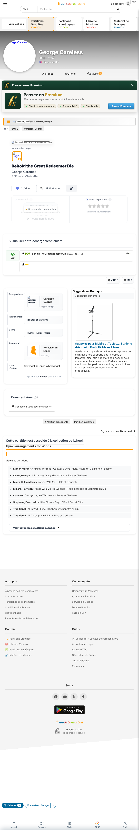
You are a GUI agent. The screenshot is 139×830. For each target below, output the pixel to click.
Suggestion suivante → (87, 295)
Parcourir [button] (42, 827)
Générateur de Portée (84, 655)
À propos (47, 73)
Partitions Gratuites (20, 638)
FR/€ (134, 2)
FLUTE (14, 128)
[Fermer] (132, 85)
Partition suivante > (84, 421)
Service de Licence (82, 601)
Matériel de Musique (20, 655)
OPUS (97, 827)
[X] (74, 696)
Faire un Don (79, 612)
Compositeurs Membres (85, 590)
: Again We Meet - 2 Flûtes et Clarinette (43, 495)
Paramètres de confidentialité (21, 618)
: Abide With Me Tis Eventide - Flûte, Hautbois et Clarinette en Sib (58, 488)
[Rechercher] (118, 9)
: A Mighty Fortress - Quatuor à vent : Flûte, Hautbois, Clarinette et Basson (61, 468)
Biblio (69, 827)
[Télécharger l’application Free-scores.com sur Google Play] (69, 709)
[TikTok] (83, 696)
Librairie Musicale (19, 644)
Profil (125, 827)
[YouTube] (64, 696)
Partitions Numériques (21, 649)
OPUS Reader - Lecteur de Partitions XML (95, 638)
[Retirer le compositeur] (53, 805)
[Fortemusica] (57, 731)
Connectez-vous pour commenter (33, 406)
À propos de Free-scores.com (21, 590)
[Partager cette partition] (71, 188)
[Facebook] (55, 696)
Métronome (78, 666)
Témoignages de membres (20, 601)
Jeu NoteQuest (80, 660)
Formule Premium (81, 607)
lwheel (43, 376)
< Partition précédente (56, 421)
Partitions (70, 73)
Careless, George (33, 128)
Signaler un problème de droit (118, 431)
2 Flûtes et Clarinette (37, 320)
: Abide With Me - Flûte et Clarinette (43, 482)
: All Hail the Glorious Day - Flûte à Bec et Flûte (46, 502)
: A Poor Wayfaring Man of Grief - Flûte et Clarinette (48, 475)
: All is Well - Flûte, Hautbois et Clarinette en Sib (44, 508)
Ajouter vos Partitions (83, 596)
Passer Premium (121, 106)
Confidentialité (13, 612)
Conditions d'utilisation (17, 607)
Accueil (14, 827)
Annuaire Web (79, 649)
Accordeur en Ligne (83, 644)
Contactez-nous (14, 596)
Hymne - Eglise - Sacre (38, 333)
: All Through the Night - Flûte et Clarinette (41, 515)
